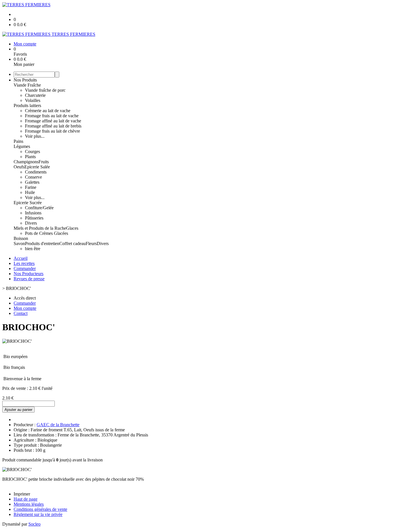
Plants (30, 156)
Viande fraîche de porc (45, 90)
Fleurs (91, 243)
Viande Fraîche (27, 85)
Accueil (21, 258)
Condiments (36, 172)
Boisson (21, 238)
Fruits (44, 161)
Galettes (32, 182)
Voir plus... (35, 136)
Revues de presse (29, 278)
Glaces (72, 228)
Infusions (33, 212)
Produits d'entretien (42, 243)
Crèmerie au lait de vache (47, 110)
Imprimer (22, 494)
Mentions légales (29, 504)
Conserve (33, 177)
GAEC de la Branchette (58, 424)
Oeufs (19, 166)
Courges (32, 151)
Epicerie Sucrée (28, 202)
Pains (18, 141)
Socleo (34, 524)
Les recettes (24, 263)
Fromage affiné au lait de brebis (53, 126)
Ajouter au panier (18, 409)
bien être (32, 248)
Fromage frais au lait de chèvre (52, 131)
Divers (31, 223)
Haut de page (25, 499)
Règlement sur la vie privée (38, 514)
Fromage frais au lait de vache (52, 115)
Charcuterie (35, 95)
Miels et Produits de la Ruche (40, 228)
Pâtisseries (34, 218)
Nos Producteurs (28, 273)
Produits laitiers (27, 105)
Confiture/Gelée (39, 207)
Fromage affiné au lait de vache (53, 120)
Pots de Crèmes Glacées (46, 233)
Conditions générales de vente (40, 509)
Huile (30, 192)
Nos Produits (25, 80)
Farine (30, 187)
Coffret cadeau (72, 243)
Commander (25, 268)
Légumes (22, 146)
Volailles (32, 100)
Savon (19, 243)
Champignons (26, 161)
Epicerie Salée (37, 166)
